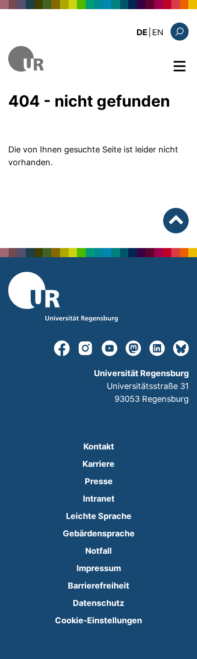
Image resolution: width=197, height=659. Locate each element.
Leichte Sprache (98, 516)
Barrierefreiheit (98, 585)
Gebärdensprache (99, 533)
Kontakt (98, 446)
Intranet (99, 498)
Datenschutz (98, 603)
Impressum (99, 568)
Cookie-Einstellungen (98, 620)
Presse (99, 481)
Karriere (98, 464)
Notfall (98, 551)
